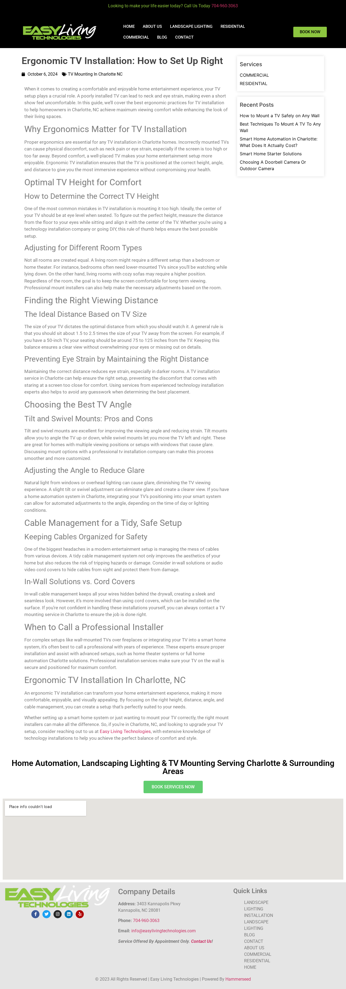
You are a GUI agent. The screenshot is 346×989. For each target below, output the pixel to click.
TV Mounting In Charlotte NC (95, 74)
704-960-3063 (224, 5)
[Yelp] (80, 914)
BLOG (162, 37)
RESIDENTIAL (233, 26)
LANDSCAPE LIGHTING (191, 26)
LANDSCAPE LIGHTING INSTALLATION (258, 909)
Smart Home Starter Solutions (271, 153)
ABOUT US (152, 26)
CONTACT (184, 37)
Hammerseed (238, 979)
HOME (129, 26)
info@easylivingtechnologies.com (163, 930)
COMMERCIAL (136, 37)
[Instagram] (58, 914)
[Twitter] (46, 914)
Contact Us (201, 941)
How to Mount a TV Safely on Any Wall (280, 115)
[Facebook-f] (35, 914)
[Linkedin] (69, 914)
